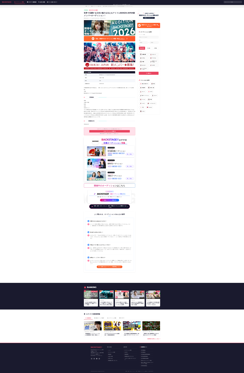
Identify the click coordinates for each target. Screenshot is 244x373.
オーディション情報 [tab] (112, 317)
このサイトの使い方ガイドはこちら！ (130, 359)
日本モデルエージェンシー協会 (146, 360)
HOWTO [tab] (122, 317)
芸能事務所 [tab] (89, 317)
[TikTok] (99, 359)
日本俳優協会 (143, 350)
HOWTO (126, 352)
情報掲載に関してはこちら (112, 360)
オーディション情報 (111, 352)
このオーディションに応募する (109, 131)
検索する (149, 73)
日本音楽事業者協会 (144, 356)
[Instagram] (94, 359)
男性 (156, 48)
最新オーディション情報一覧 (96, 6)
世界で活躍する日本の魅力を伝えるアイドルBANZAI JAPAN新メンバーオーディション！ (118, 6)
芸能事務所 (126, 354)
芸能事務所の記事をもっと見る (153, 338)
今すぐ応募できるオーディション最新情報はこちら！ (109, 266)
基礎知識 (109, 354)
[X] (92, 359)
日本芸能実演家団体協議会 (145, 354)
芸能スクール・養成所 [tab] (100, 317)
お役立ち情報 (110, 356)
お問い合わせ (110, 358)
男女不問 (142, 48)
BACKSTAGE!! (6, 2)
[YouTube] (97, 359)
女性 (149, 48)
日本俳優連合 (143, 352)
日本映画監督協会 (144, 365)
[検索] (241, 2)
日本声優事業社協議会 (145, 358)
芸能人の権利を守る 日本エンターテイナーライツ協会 (147, 363)
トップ (88, 6)
